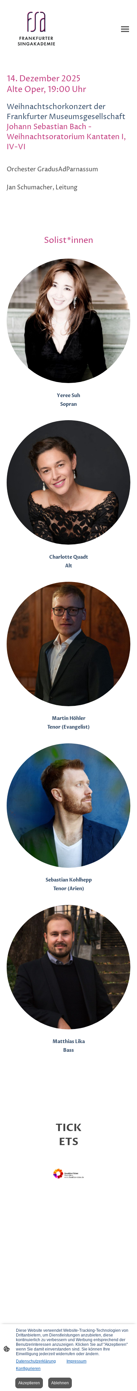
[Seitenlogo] (37, 29)
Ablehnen (60, 1383)
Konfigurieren (28, 1368)
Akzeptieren (29, 1383)
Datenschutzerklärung (36, 1361)
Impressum (76, 1361)
